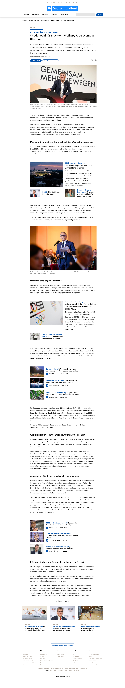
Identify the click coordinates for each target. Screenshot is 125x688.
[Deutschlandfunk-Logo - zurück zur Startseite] (62, 8)
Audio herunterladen (51, 60)
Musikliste (75, 660)
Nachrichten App (45, 662)
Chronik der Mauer (74, 670)
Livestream (43, 654)
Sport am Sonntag (34, 20)
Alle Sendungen (27, 656)
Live (101, 14)
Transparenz (92, 660)
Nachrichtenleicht (28, 660)
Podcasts (54, 14)
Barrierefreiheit (93, 664)
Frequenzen (43, 664)
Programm (45, 14)
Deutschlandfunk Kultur (61, 2)
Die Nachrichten (27, 658)
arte (66, 670)
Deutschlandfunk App (46, 660)
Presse (90, 656)
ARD (51, 670)
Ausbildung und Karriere (95, 658)
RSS (74, 662)
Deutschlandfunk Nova (76, 2)
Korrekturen (92, 662)
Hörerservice (60, 654)
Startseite (24, 20)
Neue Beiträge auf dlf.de (29, 662)
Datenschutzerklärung (57, 668)
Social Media (60, 656)
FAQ (74, 654)
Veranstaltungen (77, 658)
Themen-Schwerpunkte (29, 664)
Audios (42, 656)
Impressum (83, 668)
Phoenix (60, 670)
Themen (25, 14)
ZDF (55, 670)
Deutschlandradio (48, 2)
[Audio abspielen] (47, 374)
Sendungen (35, 14)
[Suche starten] (93, 14)
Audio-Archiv (64, 14)
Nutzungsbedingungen (71, 668)
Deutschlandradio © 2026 (62, 676)
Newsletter (76, 656)
